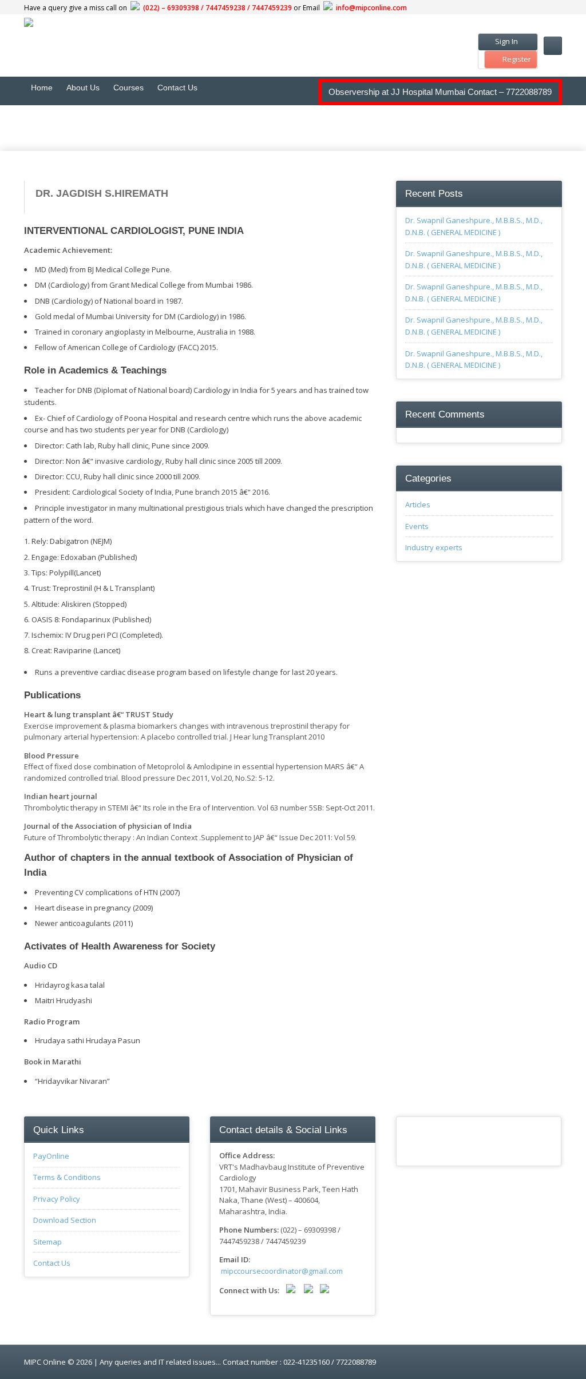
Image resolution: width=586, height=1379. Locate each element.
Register (516, 59)
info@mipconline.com (371, 8)
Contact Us (177, 87)
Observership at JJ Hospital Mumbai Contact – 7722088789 (440, 92)
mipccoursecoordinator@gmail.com (282, 1271)
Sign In (505, 41)
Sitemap (47, 1242)
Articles (417, 504)
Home (42, 87)
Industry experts (433, 547)
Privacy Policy (56, 1199)
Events (417, 526)
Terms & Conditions (67, 1177)
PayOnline (51, 1156)
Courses (128, 87)
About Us (83, 87)
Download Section (64, 1220)
